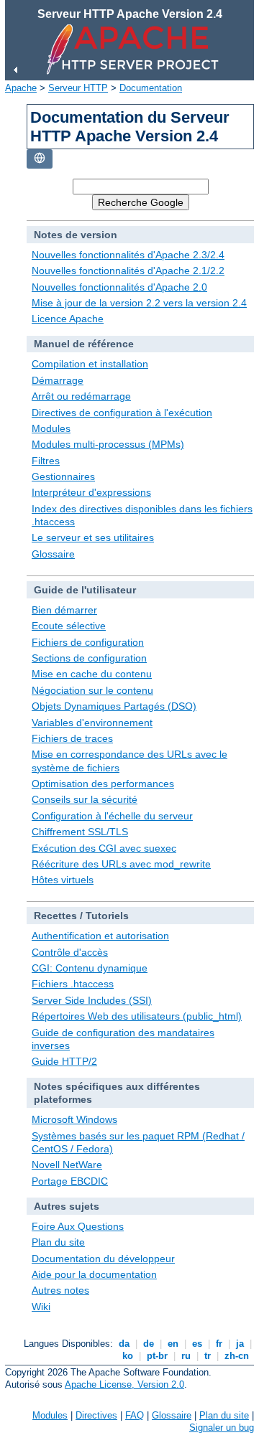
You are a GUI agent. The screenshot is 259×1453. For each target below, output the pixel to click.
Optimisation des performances (103, 783)
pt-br (157, 1355)
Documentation (150, 88)
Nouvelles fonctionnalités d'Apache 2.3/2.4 (128, 254)
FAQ (134, 1415)
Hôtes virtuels (63, 879)
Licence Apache (68, 318)
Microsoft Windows (74, 1119)
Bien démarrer (64, 610)
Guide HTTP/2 (64, 1061)
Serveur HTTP (78, 88)
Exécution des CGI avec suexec (104, 848)
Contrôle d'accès (70, 952)
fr (219, 1343)
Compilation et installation (90, 364)
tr (207, 1355)
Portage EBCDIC (70, 1181)
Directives (96, 1415)
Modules (51, 428)
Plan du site (58, 1242)
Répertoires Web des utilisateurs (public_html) (137, 1016)
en (173, 1343)
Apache (21, 88)
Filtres (46, 460)
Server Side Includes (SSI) (92, 1000)
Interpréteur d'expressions (91, 492)
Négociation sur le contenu (92, 690)
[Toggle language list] (40, 159)
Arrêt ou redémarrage (81, 396)
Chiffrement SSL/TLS (80, 831)
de (148, 1343)
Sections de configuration (89, 658)
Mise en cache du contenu (92, 674)
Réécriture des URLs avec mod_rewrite (121, 864)
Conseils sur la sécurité (84, 799)
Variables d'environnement (92, 722)
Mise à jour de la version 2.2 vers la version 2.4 (139, 303)
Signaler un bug (221, 1427)
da (124, 1343)
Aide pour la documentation (94, 1274)
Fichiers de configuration (88, 642)
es (197, 1343)
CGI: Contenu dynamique (89, 968)
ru (186, 1355)
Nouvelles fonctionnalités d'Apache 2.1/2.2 (128, 270)
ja (240, 1343)
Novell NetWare (67, 1164)
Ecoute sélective (69, 625)
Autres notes (60, 1290)
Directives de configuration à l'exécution (122, 412)
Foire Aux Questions (78, 1226)
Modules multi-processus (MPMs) (108, 444)
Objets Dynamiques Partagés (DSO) (114, 706)
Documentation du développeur (103, 1258)
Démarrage (57, 380)
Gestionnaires (63, 476)
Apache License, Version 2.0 (124, 1384)
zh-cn (237, 1355)
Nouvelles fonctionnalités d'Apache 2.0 (119, 287)
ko (127, 1355)
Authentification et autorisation (100, 935)
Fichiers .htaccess (73, 983)
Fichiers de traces (72, 738)
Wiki (41, 1306)
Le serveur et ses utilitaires (93, 537)
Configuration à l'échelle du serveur (112, 816)
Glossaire (53, 554)
